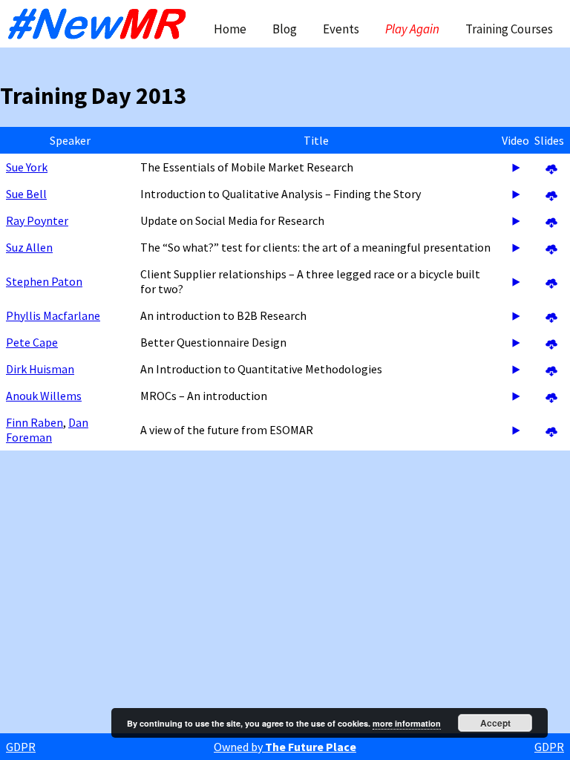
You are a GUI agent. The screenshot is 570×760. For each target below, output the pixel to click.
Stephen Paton (44, 281)
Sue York (27, 167)
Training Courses (509, 29)
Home (230, 29)
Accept (495, 723)
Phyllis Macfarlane (53, 315)
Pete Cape (32, 342)
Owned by (285, 746)
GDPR (21, 746)
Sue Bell (26, 193)
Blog (284, 29)
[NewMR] (101, 24)
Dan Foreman (47, 430)
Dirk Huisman (40, 368)
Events (341, 29)
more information (407, 723)
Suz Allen (29, 247)
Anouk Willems (44, 395)
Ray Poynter (37, 220)
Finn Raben (34, 422)
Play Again (412, 29)
